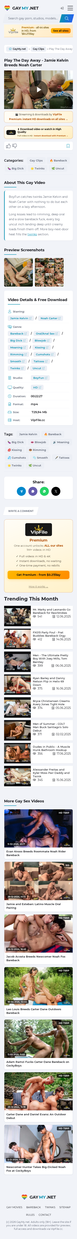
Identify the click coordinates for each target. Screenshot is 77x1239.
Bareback (16, 333)
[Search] (67, 18)
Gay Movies (14, 1207)
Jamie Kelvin (19, 318)
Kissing (40, 347)
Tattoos (39, 361)
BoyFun (38, 377)
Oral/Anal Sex (45, 333)
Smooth (15, 361)
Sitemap (65, 1207)
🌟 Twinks (38, 168)
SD (67, 865)
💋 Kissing (15, 450)
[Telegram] (21, 491)
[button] (61, 8)
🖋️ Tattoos (62, 457)
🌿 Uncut (58, 168)
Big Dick (16, 340)
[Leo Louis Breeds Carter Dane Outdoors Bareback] (38, 986)
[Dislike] (14, 146)
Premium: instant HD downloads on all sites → (38, 119)
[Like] (8, 146)
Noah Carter (49, 318)
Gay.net (25, 8)
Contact (45, 1214)
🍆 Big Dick (16, 168)
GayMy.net (19, 48)
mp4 (34, 404)
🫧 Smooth (40, 457)
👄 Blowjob (38, 442)
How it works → (38, 586)
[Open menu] (70, 8)
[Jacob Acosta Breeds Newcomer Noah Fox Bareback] (38, 933)
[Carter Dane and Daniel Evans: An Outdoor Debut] (38, 1091)
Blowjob (40, 340)
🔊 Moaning (61, 442)
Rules (30, 1214)
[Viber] (32, 491)
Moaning (16, 347)
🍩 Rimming (37, 450)
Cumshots (43, 354)
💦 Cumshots (17, 457)
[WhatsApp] (44, 491)
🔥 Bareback (58, 160)
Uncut (37, 368)
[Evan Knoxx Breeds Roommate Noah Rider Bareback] (38, 828)
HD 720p (64, 812)
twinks (32, 234)
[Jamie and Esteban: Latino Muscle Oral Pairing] (38, 881)
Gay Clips (38, 48)
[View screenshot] (18, 272)
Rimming (16, 354)
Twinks (15, 368)
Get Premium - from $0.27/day (38, 574)
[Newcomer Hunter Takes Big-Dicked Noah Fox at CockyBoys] (38, 1144)
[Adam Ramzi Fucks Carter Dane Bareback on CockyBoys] (38, 1039)
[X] (55, 491)
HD (35, 387)
